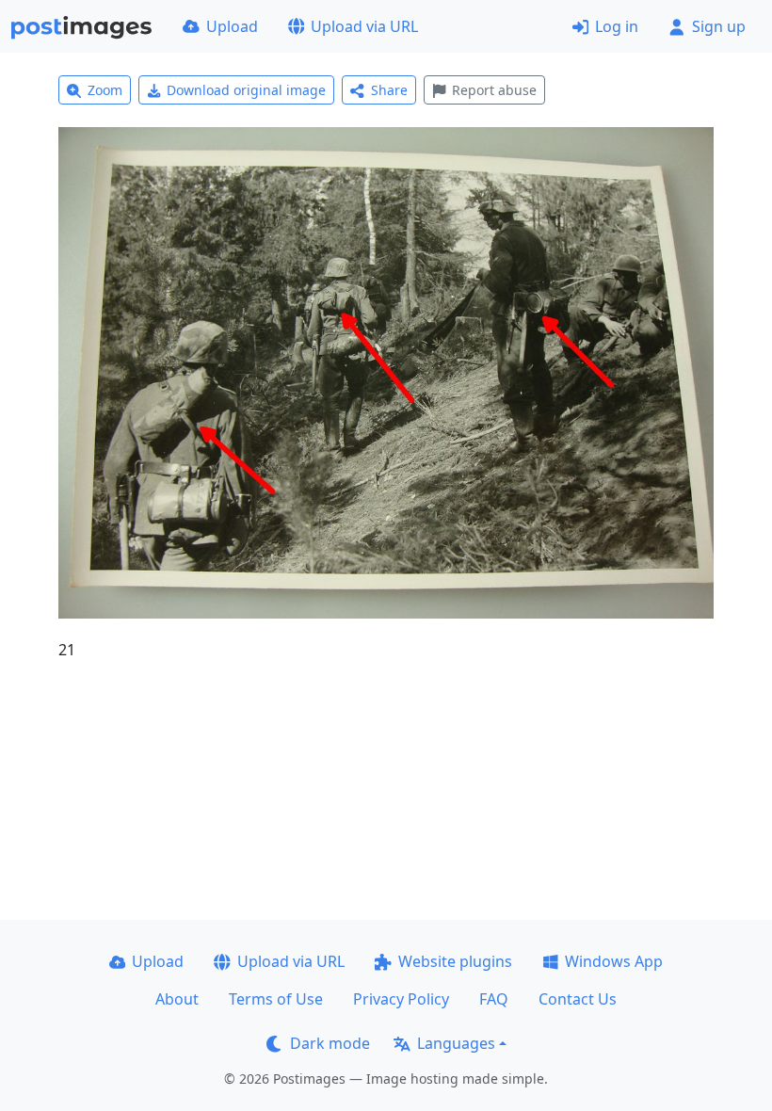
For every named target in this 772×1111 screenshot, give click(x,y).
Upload (232, 26)
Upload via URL (364, 26)
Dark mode (330, 1043)
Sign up (719, 26)
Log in (616, 26)
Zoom (105, 90)
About (177, 999)
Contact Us (578, 999)
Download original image (246, 90)
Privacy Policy (401, 999)
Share (389, 90)
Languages (456, 1043)
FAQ (493, 999)
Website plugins (455, 961)
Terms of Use (276, 999)
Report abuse (494, 90)
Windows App (614, 961)
